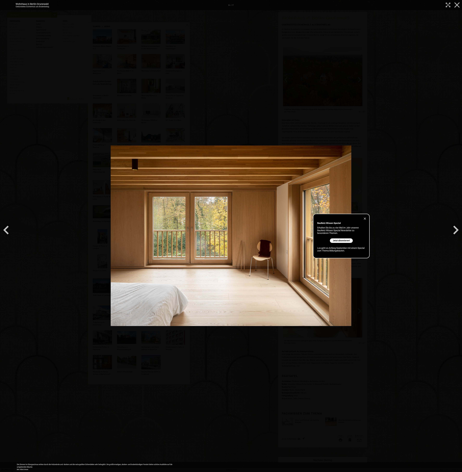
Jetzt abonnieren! (341, 240)
